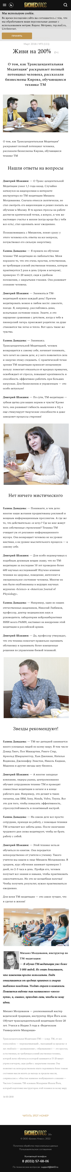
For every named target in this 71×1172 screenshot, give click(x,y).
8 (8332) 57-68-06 (35, 1161)
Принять (17, 35)
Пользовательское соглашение (35, 1149)
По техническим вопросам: (35, 1167)
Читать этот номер (35, 1115)
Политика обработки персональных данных (35, 1145)
